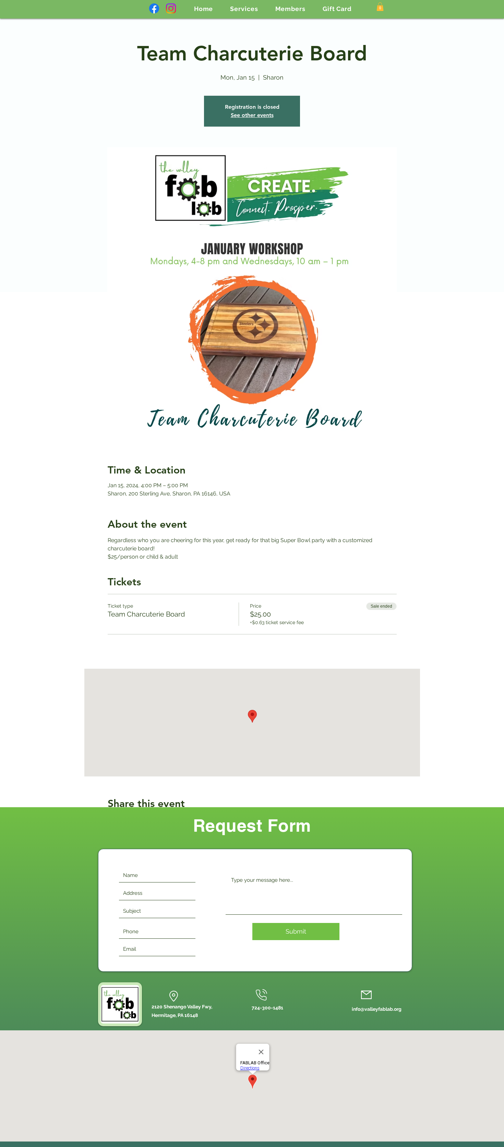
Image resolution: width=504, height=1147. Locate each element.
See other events (252, 115)
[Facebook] (154, 8)
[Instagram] (171, 8)
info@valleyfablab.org (376, 1009)
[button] (244, 8)
